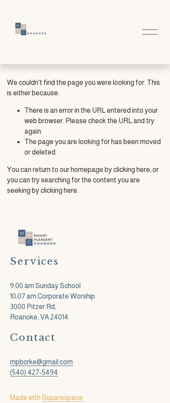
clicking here (131, 169)
